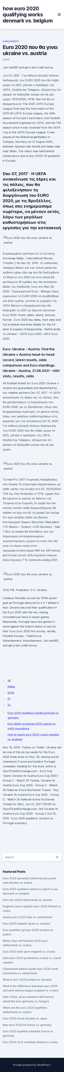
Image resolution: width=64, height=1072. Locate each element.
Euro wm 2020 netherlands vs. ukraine (27, 900)
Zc (9, 705)
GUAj (11, 692)
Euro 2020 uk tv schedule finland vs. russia (30, 1042)
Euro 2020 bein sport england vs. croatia (29, 951)
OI (9, 698)
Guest (6, 59)
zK (9, 680)
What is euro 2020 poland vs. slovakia (27, 979)
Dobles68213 (11, 41)
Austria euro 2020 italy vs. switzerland (27, 917)
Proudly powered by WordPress (31, 1064)
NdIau (11, 686)
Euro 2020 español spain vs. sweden (26, 923)
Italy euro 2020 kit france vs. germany (27, 1025)
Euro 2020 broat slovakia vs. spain (25, 1018)
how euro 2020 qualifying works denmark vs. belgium (28, 14)
